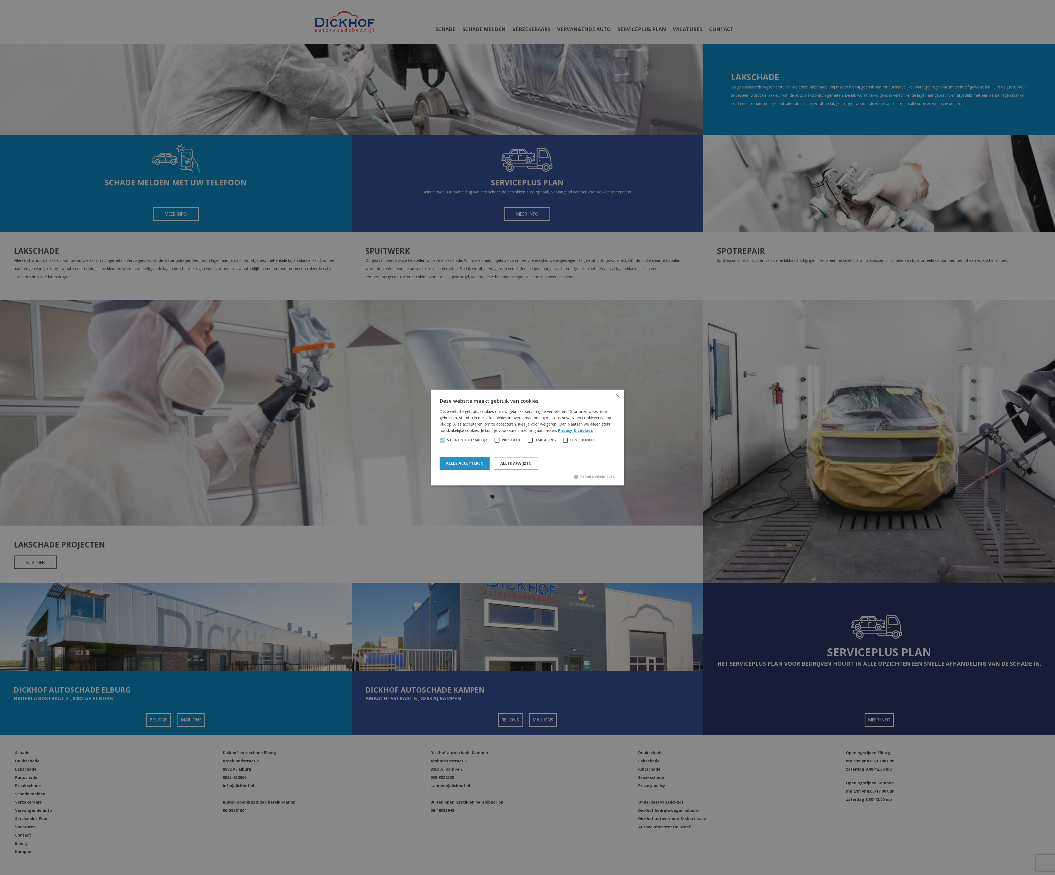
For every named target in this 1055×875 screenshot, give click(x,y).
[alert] (527, 437)
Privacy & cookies (575, 430)
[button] (527, 476)
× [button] (617, 396)
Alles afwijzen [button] (516, 463)
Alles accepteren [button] (465, 463)
